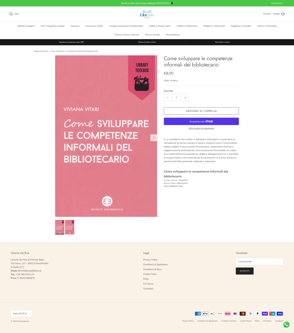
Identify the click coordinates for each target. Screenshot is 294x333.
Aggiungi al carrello (201, 110)
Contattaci (148, 288)
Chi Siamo (148, 283)
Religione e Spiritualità (214, 25)
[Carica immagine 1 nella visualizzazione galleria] (106, 136)
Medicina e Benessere (187, 25)
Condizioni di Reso (152, 269)
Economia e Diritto (94, 25)
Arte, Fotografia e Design (53, 25)
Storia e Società (152, 34)
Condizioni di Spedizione (155, 264)
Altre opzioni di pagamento (201, 128)
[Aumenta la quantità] (185, 97)
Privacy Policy (150, 259)
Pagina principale (41, 51)
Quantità (168, 90)
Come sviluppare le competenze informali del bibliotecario (74, 51)
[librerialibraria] (147, 13)
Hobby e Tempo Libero (160, 25)
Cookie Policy (150, 274)
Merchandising (173, 34)
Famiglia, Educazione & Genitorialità (126, 25)
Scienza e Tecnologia (267, 25)
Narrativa (75, 25)
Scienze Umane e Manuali (127, 34)
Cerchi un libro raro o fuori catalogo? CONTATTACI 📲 (147, 3)
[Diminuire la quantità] (167, 97)
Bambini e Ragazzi (26, 25)
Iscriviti (245, 271)
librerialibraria (23, 321)
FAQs (146, 279)
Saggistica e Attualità (241, 25)
